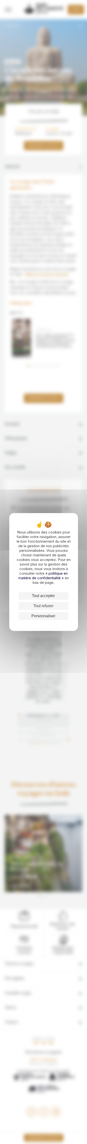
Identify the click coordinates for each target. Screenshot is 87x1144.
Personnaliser (43, 616)
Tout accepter (43, 596)
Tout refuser (43, 606)
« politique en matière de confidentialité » (43, 575)
